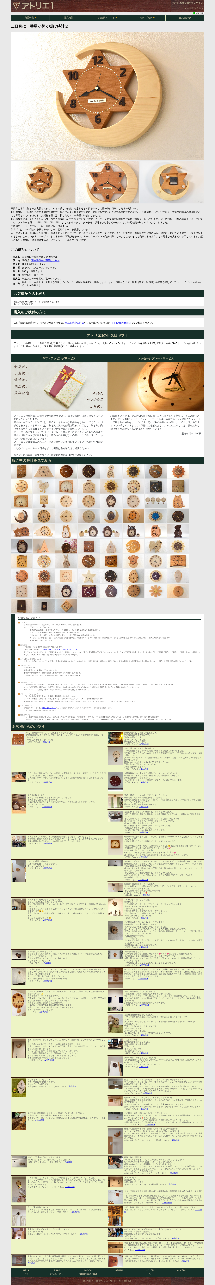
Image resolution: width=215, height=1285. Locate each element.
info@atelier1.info (194, 8)
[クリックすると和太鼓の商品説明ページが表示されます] (66, 606)
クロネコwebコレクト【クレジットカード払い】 (60, 649)
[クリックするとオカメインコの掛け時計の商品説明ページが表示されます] (111, 546)
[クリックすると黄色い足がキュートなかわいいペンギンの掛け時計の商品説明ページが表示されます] (66, 591)
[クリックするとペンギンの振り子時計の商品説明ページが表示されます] (111, 501)
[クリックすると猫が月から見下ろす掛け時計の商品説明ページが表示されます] (22, 576)
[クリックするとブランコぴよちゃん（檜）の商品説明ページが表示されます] (44, 546)
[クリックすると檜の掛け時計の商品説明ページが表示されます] (89, 501)
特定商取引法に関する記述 (88, 1274)
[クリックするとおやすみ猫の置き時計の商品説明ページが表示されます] (44, 531)
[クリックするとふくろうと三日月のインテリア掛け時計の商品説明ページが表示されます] (22, 516)
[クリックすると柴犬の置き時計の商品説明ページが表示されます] (66, 531)
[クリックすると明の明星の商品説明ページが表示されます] (22, 606)
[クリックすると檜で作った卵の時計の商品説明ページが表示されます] (133, 576)
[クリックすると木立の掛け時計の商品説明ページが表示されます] (66, 576)
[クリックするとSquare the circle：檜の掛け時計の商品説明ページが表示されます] (66, 516)
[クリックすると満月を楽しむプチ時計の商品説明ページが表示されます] (44, 606)
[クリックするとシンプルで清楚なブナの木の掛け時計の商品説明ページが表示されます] (133, 501)
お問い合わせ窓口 (121, 322)
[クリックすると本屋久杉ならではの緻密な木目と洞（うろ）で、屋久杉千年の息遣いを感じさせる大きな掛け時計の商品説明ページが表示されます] (22, 471)
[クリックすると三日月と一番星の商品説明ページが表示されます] (133, 516)
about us (119, 1274)
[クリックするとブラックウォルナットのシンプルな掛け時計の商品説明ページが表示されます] (111, 576)
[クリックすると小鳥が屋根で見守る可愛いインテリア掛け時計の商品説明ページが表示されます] (89, 486)
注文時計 (68, 17)
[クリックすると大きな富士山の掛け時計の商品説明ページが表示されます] (44, 471)
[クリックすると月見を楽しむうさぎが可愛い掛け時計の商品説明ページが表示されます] (22, 501)
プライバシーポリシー (57, 1274)
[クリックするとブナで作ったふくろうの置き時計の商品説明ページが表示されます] (156, 531)
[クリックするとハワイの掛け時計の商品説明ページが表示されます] (156, 471)
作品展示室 (185, 18)
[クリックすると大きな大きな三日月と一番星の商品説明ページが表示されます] (22, 486)
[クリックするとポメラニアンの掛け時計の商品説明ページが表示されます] (156, 546)
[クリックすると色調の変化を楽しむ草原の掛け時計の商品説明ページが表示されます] (156, 486)
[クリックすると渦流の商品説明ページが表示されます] (111, 561)
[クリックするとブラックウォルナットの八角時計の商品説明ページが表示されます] (89, 471)
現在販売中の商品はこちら (45, 260)
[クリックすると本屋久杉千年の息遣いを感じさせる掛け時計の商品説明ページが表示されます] (89, 546)
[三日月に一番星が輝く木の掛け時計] (107, 159)
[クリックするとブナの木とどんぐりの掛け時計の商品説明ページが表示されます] (22, 591)
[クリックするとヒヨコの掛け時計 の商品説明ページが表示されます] (133, 561)
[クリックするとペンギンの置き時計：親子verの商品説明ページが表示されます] (111, 531)
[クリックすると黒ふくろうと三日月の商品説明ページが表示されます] (111, 516)
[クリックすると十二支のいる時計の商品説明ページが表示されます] (133, 486)
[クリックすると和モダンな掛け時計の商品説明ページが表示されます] (44, 516)
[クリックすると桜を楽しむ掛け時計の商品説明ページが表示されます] (178, 561)
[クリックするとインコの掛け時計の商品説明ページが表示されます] (178, 576)
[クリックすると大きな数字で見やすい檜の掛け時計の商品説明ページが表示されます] (156, 561)
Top (150, 1274)
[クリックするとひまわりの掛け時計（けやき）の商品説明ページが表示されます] (44, 576)
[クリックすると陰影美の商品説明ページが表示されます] (89, 516)
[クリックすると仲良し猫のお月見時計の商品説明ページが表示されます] (66, 486)
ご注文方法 (150, 1270)
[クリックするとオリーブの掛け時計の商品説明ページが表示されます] (22, 561)
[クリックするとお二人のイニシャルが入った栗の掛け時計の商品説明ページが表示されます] (133, 591)
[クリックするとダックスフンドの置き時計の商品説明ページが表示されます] (178, 531)
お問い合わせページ (49, 708)
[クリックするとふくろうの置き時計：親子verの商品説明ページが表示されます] (133, 531)
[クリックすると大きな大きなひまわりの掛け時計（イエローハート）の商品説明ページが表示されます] (133, 471)
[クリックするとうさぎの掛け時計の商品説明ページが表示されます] (66, 561)
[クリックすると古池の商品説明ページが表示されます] (178, 486)
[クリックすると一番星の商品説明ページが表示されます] (89, 576)
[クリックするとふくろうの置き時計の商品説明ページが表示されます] (22, 546)
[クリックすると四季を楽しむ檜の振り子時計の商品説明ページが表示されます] (156, 501)
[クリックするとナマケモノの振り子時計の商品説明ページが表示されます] (44, 501)
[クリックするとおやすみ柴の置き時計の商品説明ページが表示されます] (22, 531)
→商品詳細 (45, 742)
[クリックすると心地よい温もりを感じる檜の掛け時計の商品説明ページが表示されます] (66, 501)
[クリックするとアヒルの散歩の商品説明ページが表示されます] (44, 486)
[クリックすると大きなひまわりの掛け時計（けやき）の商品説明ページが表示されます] (178, 471)
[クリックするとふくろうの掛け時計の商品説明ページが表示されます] (111, 591)
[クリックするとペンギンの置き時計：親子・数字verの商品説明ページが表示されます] (89, 531)
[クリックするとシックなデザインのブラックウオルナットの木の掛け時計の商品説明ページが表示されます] (178, 516)
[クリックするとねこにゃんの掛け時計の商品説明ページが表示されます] (178, 501)
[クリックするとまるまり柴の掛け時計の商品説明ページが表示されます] (133, 546)
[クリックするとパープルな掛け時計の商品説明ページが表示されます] (156, 576)
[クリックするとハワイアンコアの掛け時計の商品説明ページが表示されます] (89, 561)
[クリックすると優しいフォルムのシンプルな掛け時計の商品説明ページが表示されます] (178, 591)
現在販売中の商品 (74, 322)
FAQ (26, 1274)
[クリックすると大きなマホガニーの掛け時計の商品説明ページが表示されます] (66, 471)
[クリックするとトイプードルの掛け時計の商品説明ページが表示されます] (111, 471)
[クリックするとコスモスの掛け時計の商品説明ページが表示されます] (156, 591)
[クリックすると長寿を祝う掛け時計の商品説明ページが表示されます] (89, 591)
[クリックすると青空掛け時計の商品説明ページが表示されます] (156, 516)
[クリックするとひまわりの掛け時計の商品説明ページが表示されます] (111, 486)
